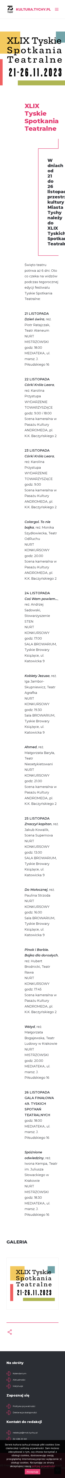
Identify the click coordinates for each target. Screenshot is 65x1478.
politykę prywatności (43, 1466)
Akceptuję (32, 1471)
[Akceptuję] (60, 1459)
